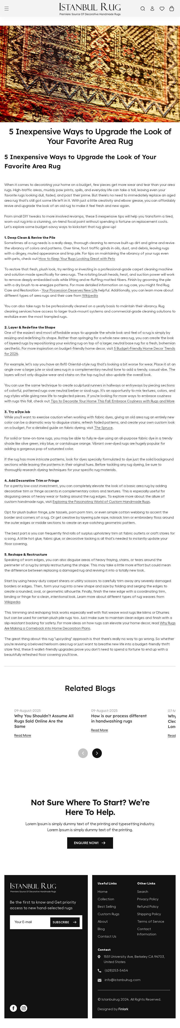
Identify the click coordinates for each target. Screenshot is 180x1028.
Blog (101, 929)
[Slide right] (97, 753)
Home (103, 891)
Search (142, 891)
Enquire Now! (86, 843)
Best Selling (107, 906)
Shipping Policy (149, 914)
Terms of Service (150, 921)
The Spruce (103, 428)
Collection (106, 899)
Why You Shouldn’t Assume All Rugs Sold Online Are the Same (44, 721)
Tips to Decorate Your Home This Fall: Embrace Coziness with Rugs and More (113, 401)
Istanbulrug (111, 999)
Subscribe (61, 922)
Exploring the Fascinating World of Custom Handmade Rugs (101, 501)
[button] (6, 8)
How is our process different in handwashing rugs (119, 718)
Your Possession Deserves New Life (69, 290)
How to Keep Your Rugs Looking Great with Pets (77, 259)
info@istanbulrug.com (122, 980)
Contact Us (107, 936)
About (103, 921)
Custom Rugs (108, 914)
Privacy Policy (147, 899)
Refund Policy (147, 906)
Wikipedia (90, 295)
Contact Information (146, 931)
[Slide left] (83, 753)
